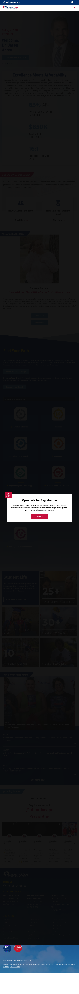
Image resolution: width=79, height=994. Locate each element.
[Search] (72, 7)
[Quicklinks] (74, 2)
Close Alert (39, 516)
